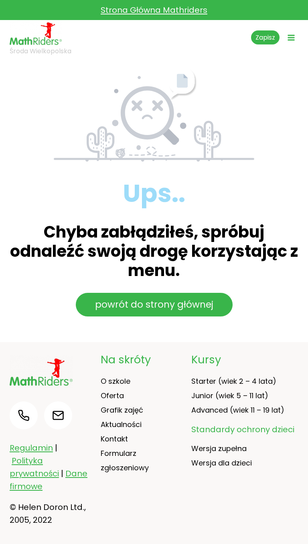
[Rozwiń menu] (291, 37)
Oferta (112, 396)
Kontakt (114, 439)
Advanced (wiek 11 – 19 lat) (237, 410)
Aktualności (121, 424)
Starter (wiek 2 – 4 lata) (233, 381)
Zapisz (265, 37)
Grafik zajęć (122, 410)
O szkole (115, 381)
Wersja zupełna (219, 448)
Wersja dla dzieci (221, 463)
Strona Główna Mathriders (154, 10)
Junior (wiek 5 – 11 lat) (229, 396)
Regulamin (31, 447)
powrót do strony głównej (154, 304)
